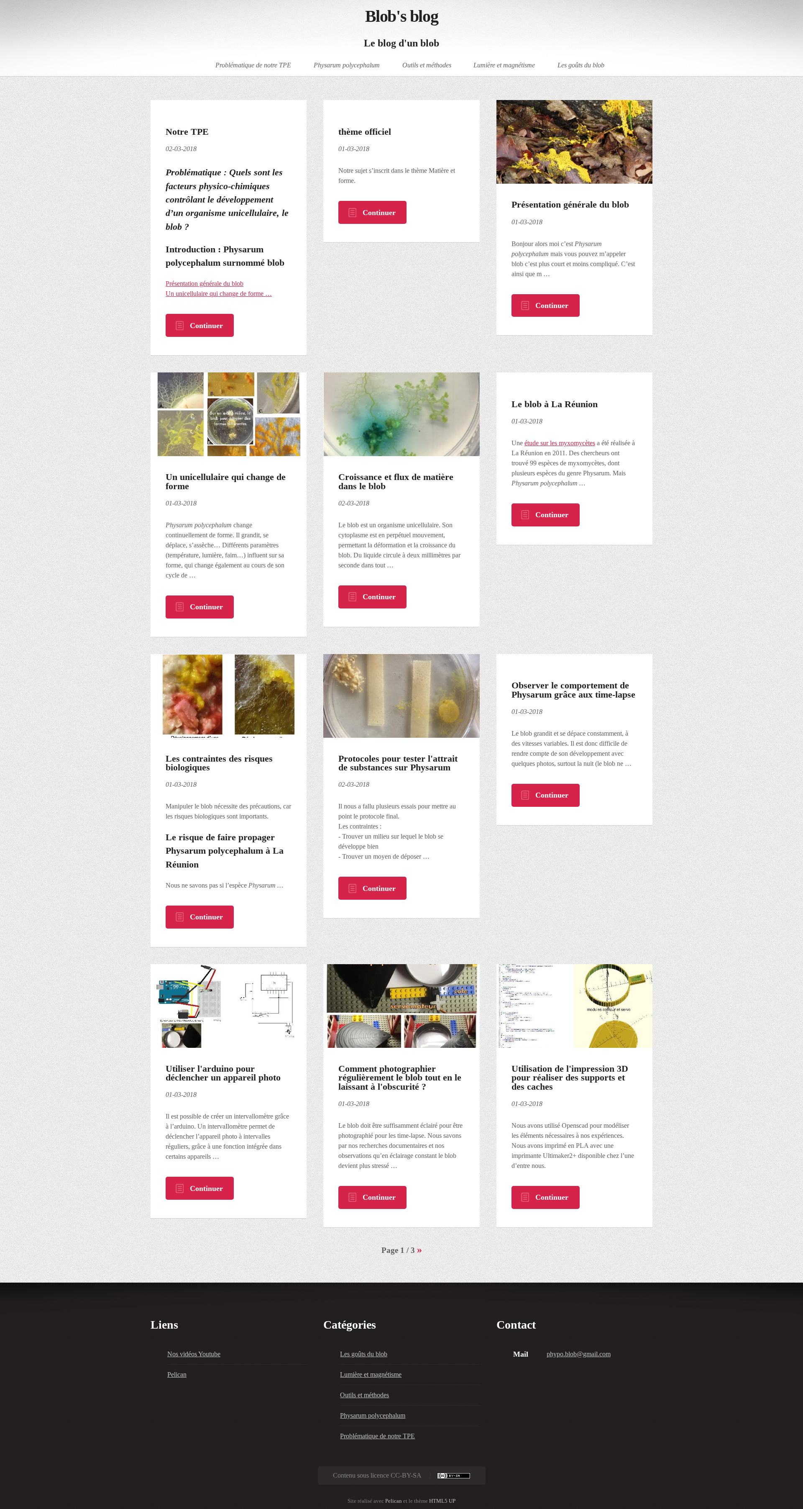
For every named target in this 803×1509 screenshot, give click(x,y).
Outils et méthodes (426, 64)
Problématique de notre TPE (253, 64)
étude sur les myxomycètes (559, 443)
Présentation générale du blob (204, 283)
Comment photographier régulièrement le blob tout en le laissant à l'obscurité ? (399, 1078)
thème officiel (364, 132)
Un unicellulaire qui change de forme (226, 481)
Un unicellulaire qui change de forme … (219, 293)
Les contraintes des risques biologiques (219, 763)
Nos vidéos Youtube (193, 1354)
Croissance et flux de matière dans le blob (395, 481)
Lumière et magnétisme (504, 64)
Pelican (177, 1374)
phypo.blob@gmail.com (579, 1354)
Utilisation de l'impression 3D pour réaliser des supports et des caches (569, 1078)
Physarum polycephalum (347, 64)
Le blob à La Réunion (554, 404)
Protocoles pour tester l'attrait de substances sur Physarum (398, 763)
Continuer (206, 325)
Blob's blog (401, 16)
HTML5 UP (442, 1501)
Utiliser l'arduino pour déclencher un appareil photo (223, 1073)
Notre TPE (187, 132)
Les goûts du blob (580, 64)
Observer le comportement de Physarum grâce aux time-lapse (573, 690)
